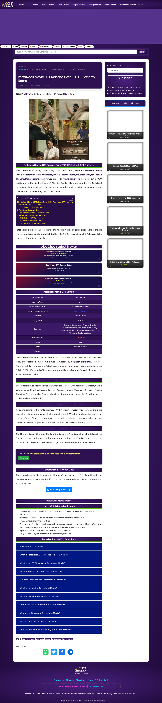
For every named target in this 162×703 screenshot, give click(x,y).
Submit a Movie (95, 686)
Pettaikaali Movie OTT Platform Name (34, 213)
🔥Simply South (45, 46)
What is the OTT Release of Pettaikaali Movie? (42, 563)
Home (22, 4)
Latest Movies (48, 4)
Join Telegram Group (60, 489)
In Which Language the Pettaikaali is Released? (43, 579)
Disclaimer (81, 680)
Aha (27, 69)
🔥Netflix (57, 46)
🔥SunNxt (24, 46)
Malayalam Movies (128, 4)
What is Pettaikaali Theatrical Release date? (42, 571)
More (141, 4)
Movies (48, 94)
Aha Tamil (31, 94)
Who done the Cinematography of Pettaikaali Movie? (46, 629)
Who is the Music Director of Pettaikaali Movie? (43, 604)
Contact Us (59, 680)
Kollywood (40, 94)
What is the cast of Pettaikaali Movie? (38, 588)
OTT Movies (33, 4)
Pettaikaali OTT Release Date (33, 218)
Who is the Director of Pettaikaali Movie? (40, 613)
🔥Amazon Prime (69, 46)
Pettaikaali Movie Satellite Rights (32, 215)
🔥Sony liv (33, 46)
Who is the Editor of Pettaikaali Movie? (39, 621)
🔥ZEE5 (15, 46)
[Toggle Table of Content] (70, 199)
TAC (106, 680)
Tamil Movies (63, 4)
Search (142, 52)
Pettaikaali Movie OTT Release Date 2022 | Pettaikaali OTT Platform (45, 202)
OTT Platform (58, 94)
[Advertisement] (81, 27)
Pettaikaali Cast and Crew (29, 210)
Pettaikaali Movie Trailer (32, 221)
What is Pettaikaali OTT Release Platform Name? (44, 554)
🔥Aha (80, 46)
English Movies (79, 4)
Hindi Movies (110, 4)
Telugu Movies (95, 4)
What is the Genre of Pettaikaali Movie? (39, 596)
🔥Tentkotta (6, 46)
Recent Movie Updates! (125, 103)
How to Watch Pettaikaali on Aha (32, 223)
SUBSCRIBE (125, 78)
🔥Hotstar (89, 46)
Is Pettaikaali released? (31, 546)
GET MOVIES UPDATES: (118, 65)
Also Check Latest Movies (35, 207)
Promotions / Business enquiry (73, 686)
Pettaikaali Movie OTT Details (30, 205)
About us (70, 680)
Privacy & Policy (95, 680)
